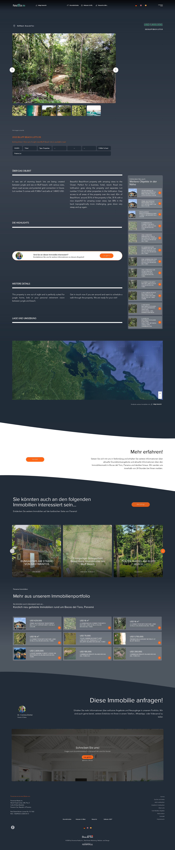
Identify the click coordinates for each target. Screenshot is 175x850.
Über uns (162, 808)
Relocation (161, 813)
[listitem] (37, 623)
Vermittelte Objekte (158, 811)
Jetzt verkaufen (160, 802)
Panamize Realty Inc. (16, 800)
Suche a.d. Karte (159, 799)
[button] (84, 828)
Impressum (161, 819)
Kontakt (162, 816)
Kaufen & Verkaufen (158, 805)
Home (162, 797)
